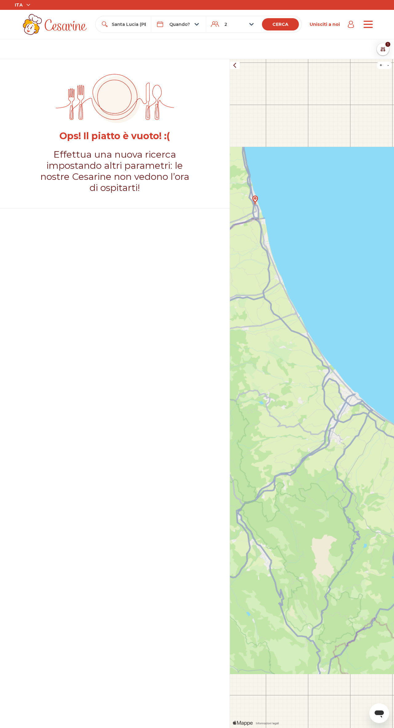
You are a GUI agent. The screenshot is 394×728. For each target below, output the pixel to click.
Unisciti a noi (325, 24)
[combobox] (129, 24)
